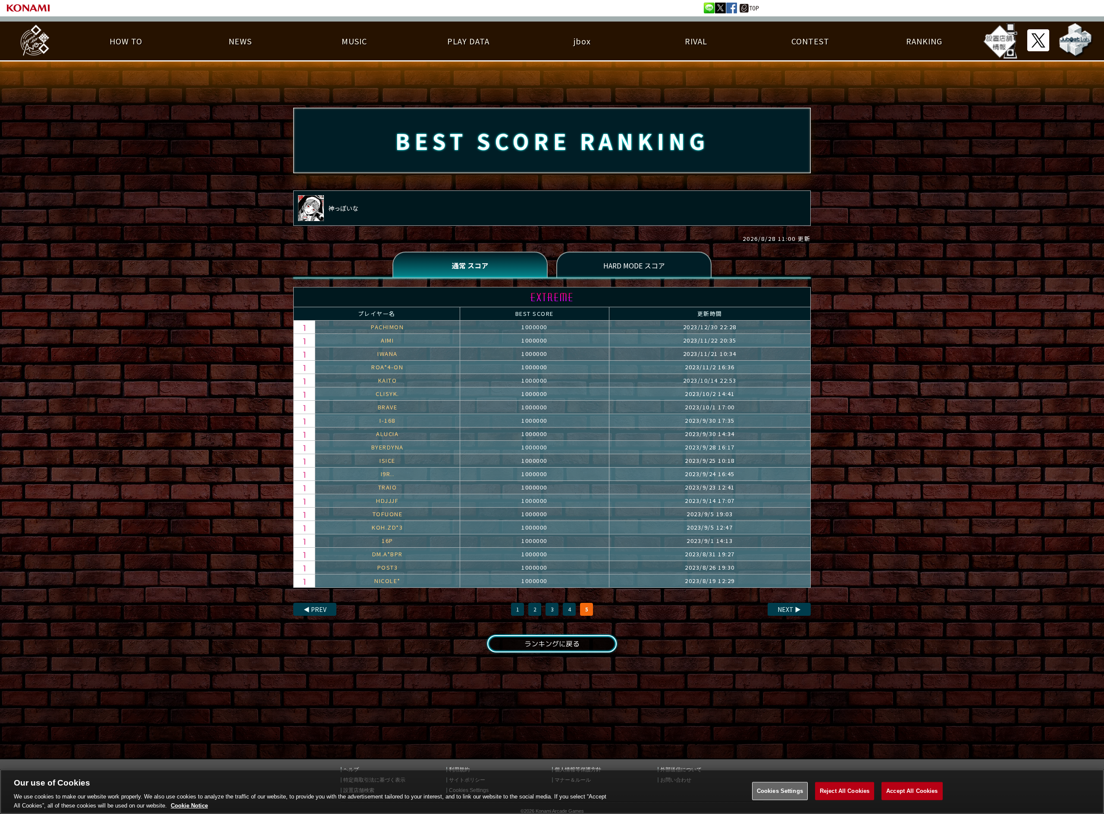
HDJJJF (387, 500)
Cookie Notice (189, 805)
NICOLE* (387, 581)
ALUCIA (387, 434)
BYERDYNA (387, 447)
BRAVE (388, 407)
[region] (552, 791)
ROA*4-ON (387, 367)
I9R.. (388, 474)
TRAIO (387, 487)
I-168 (387, 420)
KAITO (387, 380)
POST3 (387, 567)
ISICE (387, 460)
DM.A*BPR (387, 554)
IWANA (387, 353)
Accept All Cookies (912, 791)
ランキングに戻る (552, 644)
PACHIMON (387, 327)
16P (387, 540)
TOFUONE (388, 514)
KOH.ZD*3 (387, 527)
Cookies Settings (780, 791)
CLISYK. (387, 394)
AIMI (387, 340)
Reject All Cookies (844, 791)
